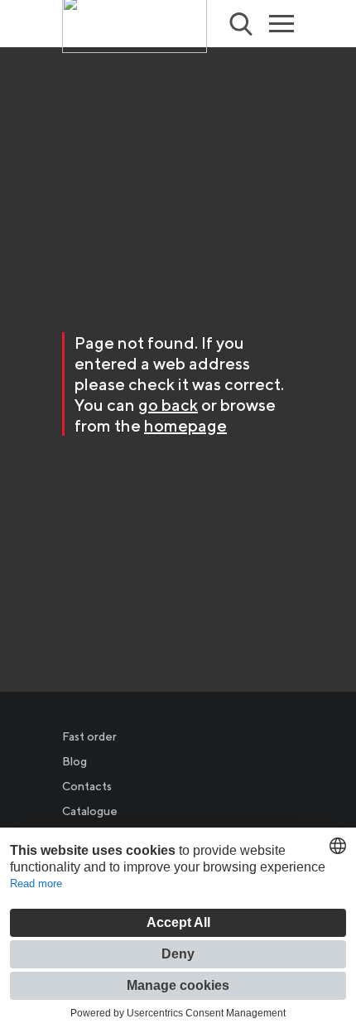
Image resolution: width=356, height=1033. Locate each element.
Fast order (89, 736)
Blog (74, 761)
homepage (185, 425)
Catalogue (90, 811)
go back (168, 404)
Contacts (87, 786)
